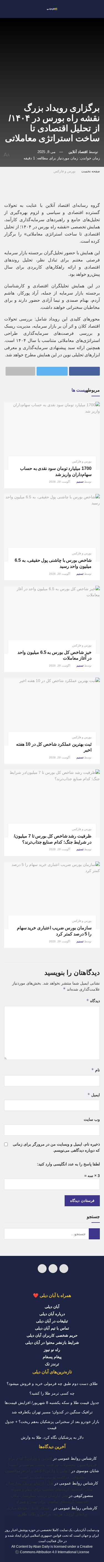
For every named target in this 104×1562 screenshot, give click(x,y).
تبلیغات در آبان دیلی (52, 1321)
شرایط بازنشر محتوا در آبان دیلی (52, 1342)
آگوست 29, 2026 (60, 481)
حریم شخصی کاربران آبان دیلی (52, 1335)
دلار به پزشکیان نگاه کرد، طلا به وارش (52, 1437)
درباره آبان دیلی (52, 1314)
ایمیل (93, 1094)
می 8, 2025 (46, 152)
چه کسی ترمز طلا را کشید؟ (52, 1393)
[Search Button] (94, 1233)
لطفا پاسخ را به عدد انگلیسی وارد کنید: (68, 1164)
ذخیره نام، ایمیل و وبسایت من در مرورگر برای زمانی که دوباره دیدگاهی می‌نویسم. (56, 1147)
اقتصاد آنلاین (78, 152)
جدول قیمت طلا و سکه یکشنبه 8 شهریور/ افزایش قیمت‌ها (52, 1402)
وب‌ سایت (92, 1119)
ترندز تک (52, 1364)
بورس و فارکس (64, 171)
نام (95, 1069)
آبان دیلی (52, 1306)
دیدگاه (93, 1000)
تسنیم (80, 481)
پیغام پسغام (52, 1357)
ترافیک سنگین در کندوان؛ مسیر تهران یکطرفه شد (52, 1412)
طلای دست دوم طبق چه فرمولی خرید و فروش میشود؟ (52, 1383)
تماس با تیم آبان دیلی (52, 1328)
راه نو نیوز (52, 1349)
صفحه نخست (90, 171)
